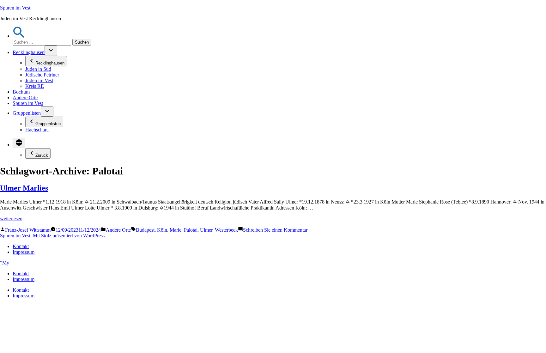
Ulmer (206, 230)
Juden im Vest (39, 80)
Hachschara (37, 129)
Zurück (41, 155)
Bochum (21, 91)
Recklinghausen (29, 52)
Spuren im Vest (15, 7)
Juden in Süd (38, 69)
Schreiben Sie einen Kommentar (275, 230)
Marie (175, 230)
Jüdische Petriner (42, 74)
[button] (19, 36)
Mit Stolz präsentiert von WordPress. (69, 235)
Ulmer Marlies (24, 188)
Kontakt (21, 246)
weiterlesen (11, 218)
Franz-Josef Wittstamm (28, 230)
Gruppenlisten (27, 113)
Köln (162, 230)
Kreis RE (34, 86)
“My (4, 262)
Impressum (23, 252)
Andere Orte (25, 97)
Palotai (190, 230)
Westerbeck (226, 230)
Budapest (145, 230)
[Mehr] (19, 143)
